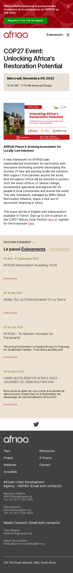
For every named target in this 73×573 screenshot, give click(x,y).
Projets (8, 458)
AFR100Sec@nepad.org (18, 496)
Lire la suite (10, 278)
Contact (44, 465)
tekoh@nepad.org (21, 533)
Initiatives (10, 465)
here (51, 219)
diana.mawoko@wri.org (17, 509)
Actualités (59, 249)
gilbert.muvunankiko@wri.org (27, 543)
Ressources (47, 451)
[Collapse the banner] (68, 6)
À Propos (45, 458)
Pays (7, 451)
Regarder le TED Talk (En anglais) (25, 20)
